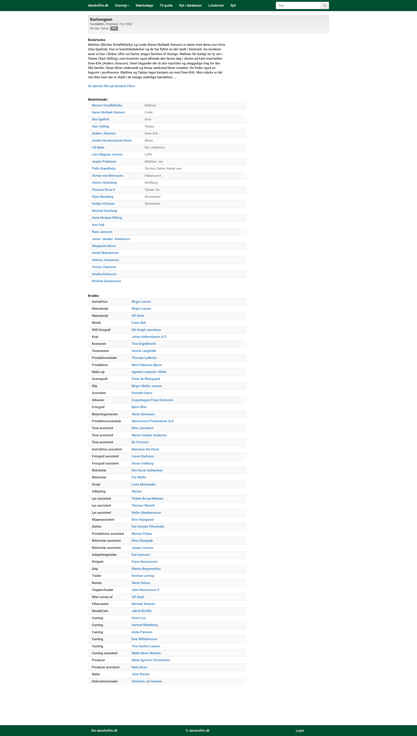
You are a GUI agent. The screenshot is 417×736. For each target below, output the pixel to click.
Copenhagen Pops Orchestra (152, 400)
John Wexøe (141, 674)
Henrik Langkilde (144, 351)
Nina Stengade (142, 541)
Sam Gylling (100, 126)
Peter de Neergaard (146, 379)
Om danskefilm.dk (104, 731)
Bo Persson (140, 442)
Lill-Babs (98, 147)
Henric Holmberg (104, 183)
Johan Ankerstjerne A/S (149, 337)
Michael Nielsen (143, 604)
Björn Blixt (139, 407)
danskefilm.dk (98, 5)
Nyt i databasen (190, 5)
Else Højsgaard (143, 520)
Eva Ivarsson (141, 555)
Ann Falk (98, 225)
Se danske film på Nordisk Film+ (111, 86)
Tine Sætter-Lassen (146, 646)
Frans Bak (139, 323)
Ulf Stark (138, 316)
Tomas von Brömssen (107, 176)
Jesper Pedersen (104, 162)
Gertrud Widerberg (145, 625)
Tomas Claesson (104, 267)
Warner (137, 491)
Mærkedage (144, 5)
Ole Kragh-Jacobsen (146, 330)
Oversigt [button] (121, 5)
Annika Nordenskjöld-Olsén (112, 140)
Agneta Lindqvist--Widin (149, 372)
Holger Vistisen (103, 204)
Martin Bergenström (146, 569)
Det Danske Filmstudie (148, 526)
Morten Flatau (142, 534)
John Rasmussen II (145, 590)
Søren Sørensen (143, 414)
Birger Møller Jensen (147, 386)
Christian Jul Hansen (147, 681)
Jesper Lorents (142, 548)
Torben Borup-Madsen (147, 498)
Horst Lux (139, 618)
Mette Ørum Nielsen (146, 653)
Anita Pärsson (142, 632)
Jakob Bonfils (142, 611)
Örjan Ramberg (102, 197)
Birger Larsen (141, 302)
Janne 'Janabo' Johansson (111, 239)
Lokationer (216, 5)
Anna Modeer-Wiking (107, 218)
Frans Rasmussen (144, 562)
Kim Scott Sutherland (147, 470)
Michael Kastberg (104, 211)
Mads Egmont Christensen (151, 660)
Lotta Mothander (144, 484)
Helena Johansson (105, 260)
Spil (233, 5)
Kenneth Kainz (142, 393)
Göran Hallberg (143, 463)
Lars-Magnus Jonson (107, 154)
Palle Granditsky (104, 168)
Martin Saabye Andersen (149, 435)
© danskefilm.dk (198, 731)
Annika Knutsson (104, 274)
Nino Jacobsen (143, 428)
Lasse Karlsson (143, 456)
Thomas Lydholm (144, 358)
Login (300, 731)
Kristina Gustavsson (106, 281)
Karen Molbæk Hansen (108, 112)
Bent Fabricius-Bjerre (147, 365)
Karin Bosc (139, 667)
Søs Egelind (100, 119)
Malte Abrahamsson (146, 513)
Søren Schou (141, 583)
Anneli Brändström (105, 253)
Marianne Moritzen (145, 449)
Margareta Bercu (104, 246)
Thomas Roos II (103, 190)
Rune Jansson (102, 232)
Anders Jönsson (104, 133)
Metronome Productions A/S (153, 421)
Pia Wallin (139, 477)
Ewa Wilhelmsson (144, 639)
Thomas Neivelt (143, 505)
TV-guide (166, 5)
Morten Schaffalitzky (107, 105)
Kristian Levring (143, 576)
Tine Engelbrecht (144, 344)
